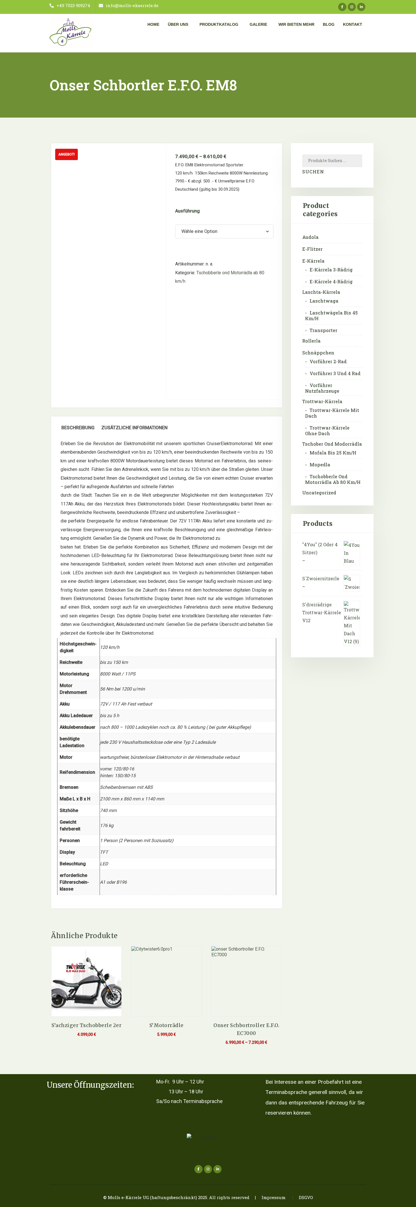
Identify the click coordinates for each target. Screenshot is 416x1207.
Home (153, 24)
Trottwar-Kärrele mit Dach (332, 413)
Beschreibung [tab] (78, 427)
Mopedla (320, 465)
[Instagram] (352, 7)
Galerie (258, 24)
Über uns (178, 24)
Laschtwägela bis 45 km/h (331, 315)
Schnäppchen (318, 353)
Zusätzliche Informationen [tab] (134, 427)
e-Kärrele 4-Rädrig (331, 281)
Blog (328, 24)
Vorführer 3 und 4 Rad (335, 373)
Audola (310, 237)
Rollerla (311, 341)
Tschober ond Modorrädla (332, 444)
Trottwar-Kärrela (322, 401)
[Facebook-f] (342, 7)
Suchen (313, 172)
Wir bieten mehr (296, 24)
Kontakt (352, 24)
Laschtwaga (324, 301)
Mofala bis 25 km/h (333, 453)
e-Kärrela (313, 261)
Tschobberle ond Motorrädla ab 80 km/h (333, 479)
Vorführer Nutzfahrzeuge (322, 388)
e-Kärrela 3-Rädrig (331, 270)
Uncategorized (319, 493)
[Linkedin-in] (361, 7)
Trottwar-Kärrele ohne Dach (327, 430)
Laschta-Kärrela (321, 292)
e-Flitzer (312, 249)
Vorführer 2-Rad (328, 361)
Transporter (323, 330)
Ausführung (187, 211)
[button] (179, 24)
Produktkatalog (219, 24)
